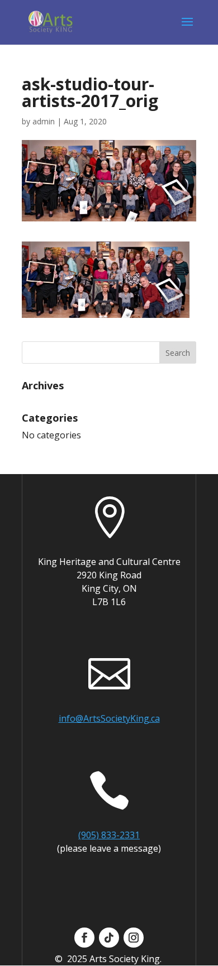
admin (43, 121)
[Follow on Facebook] (84, 938)
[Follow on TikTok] (109, 938)
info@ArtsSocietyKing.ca (109, 718)
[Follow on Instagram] (134, 938)
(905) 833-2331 (109, 835)
